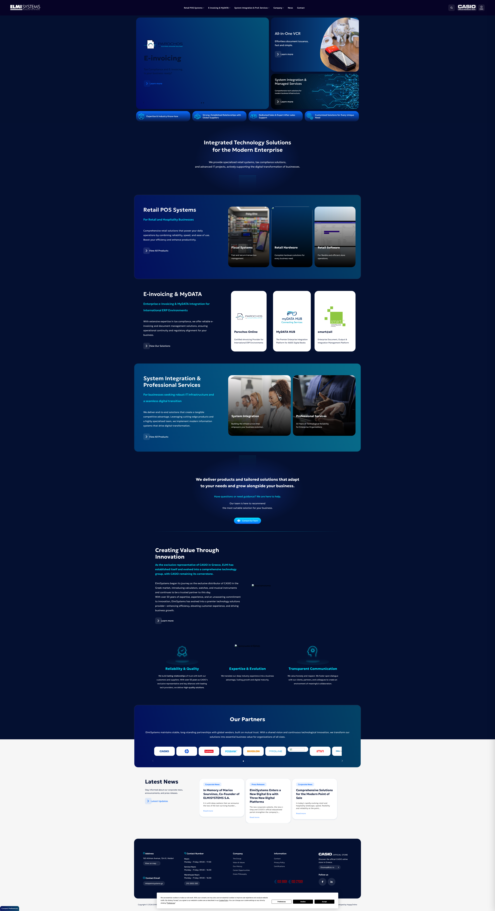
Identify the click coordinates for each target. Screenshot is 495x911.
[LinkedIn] (331, 882)
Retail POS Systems (193, 8)
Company (277, 8)
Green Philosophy (240, 874)
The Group (237, 859)
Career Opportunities (241, 870)
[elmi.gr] (466, 8)
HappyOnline (352, 905)
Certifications (279, 866)
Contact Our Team (250, 521)
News (290, 8)
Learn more (156, 76)
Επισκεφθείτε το (327, 867)
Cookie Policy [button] (223, 900)
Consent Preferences (9, 908)
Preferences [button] (171, 903)
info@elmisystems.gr (154, 883)
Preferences (282, 902)
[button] (481, 8)
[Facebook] (322, 882)
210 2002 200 (192, 883)
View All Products (158, 250)
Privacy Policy (279, 862)
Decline (303, 902)
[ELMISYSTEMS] (25, 9)
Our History (237, 866)
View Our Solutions (159, 345)
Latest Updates (159, 801)
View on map (150, 863)
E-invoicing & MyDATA (218, 8)
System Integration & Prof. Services (251, 8)
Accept (324, 902)
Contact (301, 8)
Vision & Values (239, 862)
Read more (208, 811)
